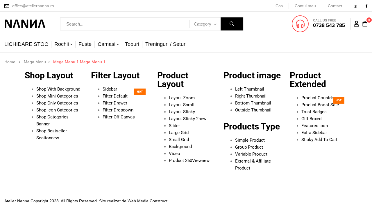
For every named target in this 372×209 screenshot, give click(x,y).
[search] (232, 23)
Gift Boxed (311, 118)
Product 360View (189, 160)
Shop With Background (58, 89)
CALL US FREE (324, 20)
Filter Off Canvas (119, 117)
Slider (174, 125)
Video (174, 153)
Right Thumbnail (251, 96)
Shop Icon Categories (57, 110)
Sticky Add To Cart (319, 139)
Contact (335, 5)
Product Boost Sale (320, 104)
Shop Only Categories (57, 103)
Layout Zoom (182, 97)
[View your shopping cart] (365, 24)
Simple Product (250, 140)
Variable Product (251, 154)
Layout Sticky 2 (187, 118)
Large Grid (179, 132)
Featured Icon (314, 125)
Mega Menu (35, 62)
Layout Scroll (181, 104)
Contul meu (305, 5)
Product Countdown (320, 97)
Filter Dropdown (118, 110)
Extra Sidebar (314, 132)
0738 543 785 (329, 25)
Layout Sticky (182, 111)
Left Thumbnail (249, 89)
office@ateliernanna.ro (33, 5)
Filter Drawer (115, 103)
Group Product (249, 147)
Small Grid (179, 139)
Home (9, 62)
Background (180, 146)
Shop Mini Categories (57, 96)
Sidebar (110, 89)
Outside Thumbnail (253, 110)
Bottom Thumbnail (253, 103)
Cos (279, 5)
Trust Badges (314, 111)
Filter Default (115, 96)
